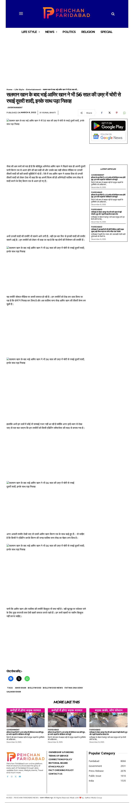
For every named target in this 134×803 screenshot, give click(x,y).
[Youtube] (20, 777)
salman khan (14, 692)
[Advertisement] (67, 60)
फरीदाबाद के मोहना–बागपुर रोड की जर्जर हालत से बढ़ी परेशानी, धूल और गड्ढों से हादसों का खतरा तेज (106, 213)
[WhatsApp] (124, 112)
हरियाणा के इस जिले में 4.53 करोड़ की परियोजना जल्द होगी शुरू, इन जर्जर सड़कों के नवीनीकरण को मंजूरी (108, 178)
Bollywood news (53, 688)
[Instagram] (11, 777)
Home (9, 89)
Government (97, 175)
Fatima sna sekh (74, 688)
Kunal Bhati (49, 113)
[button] (113, 14)
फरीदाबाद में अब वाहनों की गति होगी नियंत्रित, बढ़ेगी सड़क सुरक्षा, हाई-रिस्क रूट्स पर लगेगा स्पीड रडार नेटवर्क (107, 230)
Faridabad (96, 192)
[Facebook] (101, 112)
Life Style (19, 89)
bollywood (34, 688)
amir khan (20, 688)
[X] (109, 112)
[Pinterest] (116, 112)
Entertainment (33, 89)
